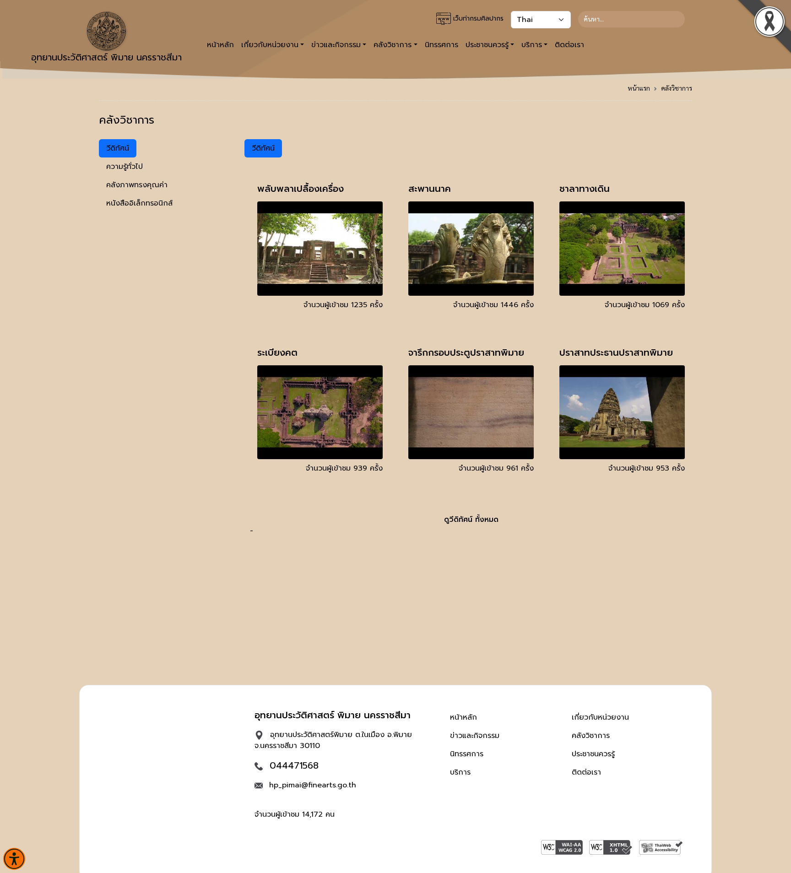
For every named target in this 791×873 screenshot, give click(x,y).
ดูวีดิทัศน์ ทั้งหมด (471, 519)
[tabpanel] (471, 337)
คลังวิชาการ (676, 88)
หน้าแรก (639, 88)
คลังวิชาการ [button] (393, 44)
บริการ (460, 772)
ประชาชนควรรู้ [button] (487, 44)
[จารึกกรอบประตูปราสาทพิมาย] (471, 412)
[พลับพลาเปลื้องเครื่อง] (320, 248)
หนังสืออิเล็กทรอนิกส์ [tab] (139, 203)
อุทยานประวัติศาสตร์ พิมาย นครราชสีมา (106, 57)
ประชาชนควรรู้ (593, 753)
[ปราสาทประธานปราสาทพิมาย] (622, 412)
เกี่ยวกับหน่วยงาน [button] (269, 44)
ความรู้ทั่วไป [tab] (124, 166)
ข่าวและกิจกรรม (474, 735)
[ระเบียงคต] (320, 412)
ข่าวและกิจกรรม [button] (336, 44)
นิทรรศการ (441, 44)
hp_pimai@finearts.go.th (312, 785)
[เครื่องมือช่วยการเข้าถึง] (14, 859)
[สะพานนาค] (471, 248)
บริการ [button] (531, 44)
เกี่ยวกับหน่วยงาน (600, 717)
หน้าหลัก (220, 44)
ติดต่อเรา (569, 44)
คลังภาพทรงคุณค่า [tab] (137, 184)
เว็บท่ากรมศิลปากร (477, 18)
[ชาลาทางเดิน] (622, 248)
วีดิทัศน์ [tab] (117, 148)
